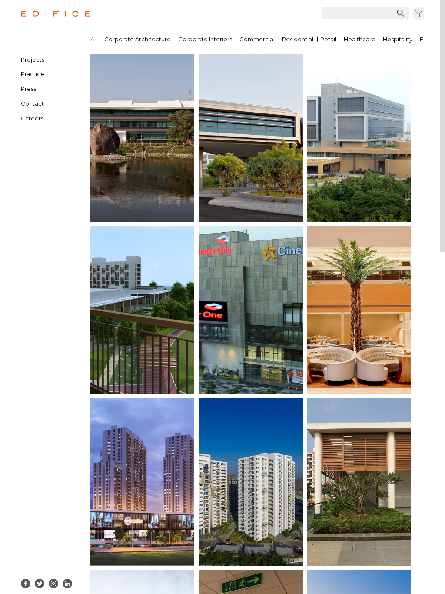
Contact (32, 103)
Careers (32, 118)
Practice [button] (32, 73)
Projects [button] (32, 59)
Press (28, 88)
